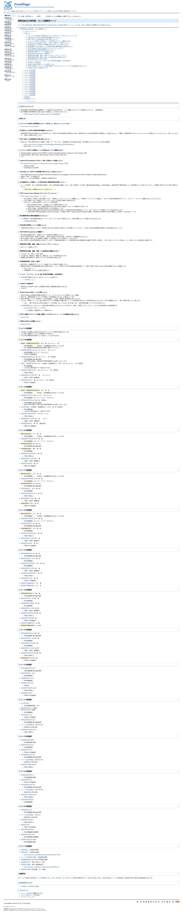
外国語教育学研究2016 (28, 518)
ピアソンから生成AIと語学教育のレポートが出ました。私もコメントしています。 (53, 36)
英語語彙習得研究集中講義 (29, 859)
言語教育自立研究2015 (28, 563)
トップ (7, 11)
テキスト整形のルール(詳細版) (30, 895)
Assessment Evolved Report (29, 126)
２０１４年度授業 (29, 83)
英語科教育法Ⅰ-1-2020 (27, 375)
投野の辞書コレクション (67, 25)
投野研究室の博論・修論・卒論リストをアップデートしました (47, 55)
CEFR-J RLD (9, 65)
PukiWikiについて (29, 99)
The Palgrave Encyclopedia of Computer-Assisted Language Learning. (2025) (44, 163)
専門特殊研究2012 (26, 668)
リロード (42, 11)
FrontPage (22, 4)
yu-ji (18, 910)
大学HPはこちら (29, 279)
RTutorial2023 (10, 60)
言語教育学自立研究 (27, 839)
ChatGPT (8, 37)
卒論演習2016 (25, 543)
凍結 (17, 11)
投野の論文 (29, 25)
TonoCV (8, 26)
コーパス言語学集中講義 (28, 857)
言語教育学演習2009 (27, 794)
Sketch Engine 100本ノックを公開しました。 (42, 64)
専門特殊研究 (25, 810)
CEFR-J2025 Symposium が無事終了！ (40, 53)
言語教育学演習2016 (27, 533)
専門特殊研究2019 (26, 400)
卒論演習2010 (25, 750)
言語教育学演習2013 (27, 653)
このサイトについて (30, 31)
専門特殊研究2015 (26, 553)
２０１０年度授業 (29, 90)
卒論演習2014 (25, 618)
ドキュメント (32, 101)
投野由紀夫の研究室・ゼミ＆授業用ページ (34, 29)
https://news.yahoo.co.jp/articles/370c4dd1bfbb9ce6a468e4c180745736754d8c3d (49, 144)
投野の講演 (37, 25)
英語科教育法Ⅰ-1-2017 (27, 498)
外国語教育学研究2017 (28, 478)
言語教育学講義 (25, 864)
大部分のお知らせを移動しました (38, 68)
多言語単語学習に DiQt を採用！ (38, 59)
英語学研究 (24, 852)
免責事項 (27, 97)
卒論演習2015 (25, 578)
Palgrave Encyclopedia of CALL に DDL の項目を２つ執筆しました (48, 43)
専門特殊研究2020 (26, 357)
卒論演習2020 (25, 380)
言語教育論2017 (26, 488)
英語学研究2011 (26, 708)
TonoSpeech (9, 31)
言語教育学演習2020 (27, 370)
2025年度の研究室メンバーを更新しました (41, 52)
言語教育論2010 (26, 740)
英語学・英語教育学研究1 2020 (30, 363)
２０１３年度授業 (29, 84)
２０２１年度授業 (29, 70)
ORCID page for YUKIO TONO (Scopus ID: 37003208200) (42, 114)
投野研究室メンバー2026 (10, 19)
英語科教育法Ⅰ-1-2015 (27, 568)
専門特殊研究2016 (26, 523)
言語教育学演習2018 (27, 453)
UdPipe (8, 80)
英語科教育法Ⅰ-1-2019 (27, 418)
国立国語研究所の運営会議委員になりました (41, 50)
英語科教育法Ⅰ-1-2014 (27, 608)
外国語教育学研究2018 (28, 438)
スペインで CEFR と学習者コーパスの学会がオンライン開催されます (49, 41)
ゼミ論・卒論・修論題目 (83, 25)
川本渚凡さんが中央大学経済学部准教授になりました (44, 37)
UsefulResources (104, 25)
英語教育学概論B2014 (27, 623)
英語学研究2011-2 (26, 710)
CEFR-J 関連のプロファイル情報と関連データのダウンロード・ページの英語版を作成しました (57, 66)
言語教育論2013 (26, 643)
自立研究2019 (25, 407)
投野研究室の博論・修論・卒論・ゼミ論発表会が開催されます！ (48, 57)
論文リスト (9, 34)
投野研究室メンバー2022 (10, 69)
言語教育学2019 (26, 395)
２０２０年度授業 (29, 72)
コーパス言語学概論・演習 (29, 815)
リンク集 (21, 25)
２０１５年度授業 (29, 81)
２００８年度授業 (29, 93)
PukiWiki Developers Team (29, 908)
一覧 (53, 11)
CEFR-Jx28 (9, 50)
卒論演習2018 (25, 463)
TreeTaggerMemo (10, 73)
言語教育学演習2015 (27, 573)
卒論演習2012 (25, 693)
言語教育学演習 (25, 819)
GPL (43, 908)
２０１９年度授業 (29, 74)
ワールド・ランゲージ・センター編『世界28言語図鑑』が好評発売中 (49, 60)
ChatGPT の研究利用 (34, 62)
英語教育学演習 (25, 862)
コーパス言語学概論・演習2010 (30, 759)
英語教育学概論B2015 (27, 583)
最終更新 (67, 11)
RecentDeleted (10, 53)
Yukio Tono (12, 906)
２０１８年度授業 (29, 75)
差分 (21, 11)
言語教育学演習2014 (27, 613)
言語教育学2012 (26, 683)
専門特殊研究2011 (26, 720)
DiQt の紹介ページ (30, 268)
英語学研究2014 (26, 598)
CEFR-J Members (10, 47)
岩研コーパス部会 (10, 77)
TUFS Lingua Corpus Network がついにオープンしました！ (46, 48)
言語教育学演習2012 (27, 688)
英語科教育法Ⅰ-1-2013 (27, 648)
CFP (22, 156)
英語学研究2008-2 (26, 834)
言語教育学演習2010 (27, 764)
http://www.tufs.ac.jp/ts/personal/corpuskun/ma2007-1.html (42, 855)
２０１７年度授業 (29, 77)
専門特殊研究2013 (26, 633)
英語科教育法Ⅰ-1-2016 (27, 538)
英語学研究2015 (26, 558)
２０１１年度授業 (29, 88)
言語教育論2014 (26, 603)
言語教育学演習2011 (27, 729)
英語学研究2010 (26, 745)
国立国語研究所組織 (30, 221)
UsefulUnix (9, 62)
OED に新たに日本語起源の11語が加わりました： (43, 39)
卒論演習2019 (25, 423)
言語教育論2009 (26, 775)
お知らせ (27, 33)
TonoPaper (9, 28)
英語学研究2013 (26, 638)
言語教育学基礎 (25, 869)
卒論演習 (23, 824)
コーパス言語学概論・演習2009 (30, 789)
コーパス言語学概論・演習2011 (30, 724)
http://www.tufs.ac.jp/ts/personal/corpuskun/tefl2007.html (41, 867)
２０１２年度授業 (29, 86)
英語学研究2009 (26, 799)
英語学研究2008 (26, 829)
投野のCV (45, 25)
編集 (13, 11)
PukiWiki (22, 883)
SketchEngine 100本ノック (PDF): (34, 308)
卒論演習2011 (25, 715)
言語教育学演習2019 (27, 413)
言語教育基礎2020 (26, 350)
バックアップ (29, 11)
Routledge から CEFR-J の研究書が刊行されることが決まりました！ (49, 44)
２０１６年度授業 (29, 79)
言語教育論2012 (26, 678)
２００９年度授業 (29, 91)
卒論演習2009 (25, 780)
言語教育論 (24, 850)
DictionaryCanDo (10, 56)
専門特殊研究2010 (26, 755)
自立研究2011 (25, 703)
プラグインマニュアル (28, 897)
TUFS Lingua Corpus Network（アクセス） (34, 196)
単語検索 (59, 11)
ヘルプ (73, 11)
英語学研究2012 (26, 673)
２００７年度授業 (29, 95)
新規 (49, 11)
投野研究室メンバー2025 (10, 40)
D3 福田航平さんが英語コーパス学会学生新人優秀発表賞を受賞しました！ (51, 46)
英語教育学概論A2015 (27, 585)
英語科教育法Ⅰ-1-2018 (27, 458)
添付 (36, 11)
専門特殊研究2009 (26, 785)
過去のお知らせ (10, 43)
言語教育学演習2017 (27, 493)
